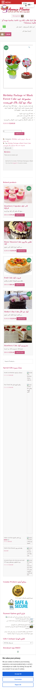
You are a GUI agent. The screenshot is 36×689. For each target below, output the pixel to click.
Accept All (18, 674)
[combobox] (18, 642)
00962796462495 (11, 27)
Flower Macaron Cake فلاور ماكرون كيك (18, 243)
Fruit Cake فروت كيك (12, 277)
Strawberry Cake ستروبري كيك (16, 345)
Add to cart (19, 133)
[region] (18, 672)
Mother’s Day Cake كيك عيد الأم (16, 311)
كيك (7, 141)
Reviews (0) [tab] (8, 148)
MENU (8, 2)
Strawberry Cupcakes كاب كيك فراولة (16, 207)
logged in (15, 163)
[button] (29, 47)
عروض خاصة (21, 139)
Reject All (18, 685)
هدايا (4, 141)
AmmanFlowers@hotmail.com (13, 31)
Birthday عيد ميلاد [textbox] (17, 643)
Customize (18, 679)
